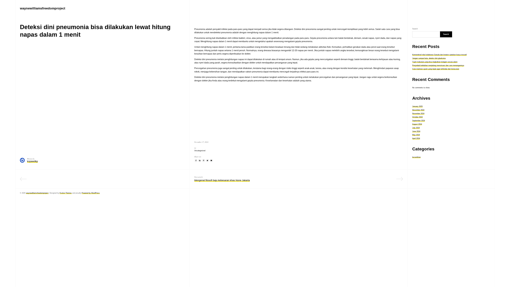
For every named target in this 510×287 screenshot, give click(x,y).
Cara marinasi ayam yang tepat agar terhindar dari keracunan (435, 69)
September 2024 (418, 121)
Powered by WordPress (91, 193)
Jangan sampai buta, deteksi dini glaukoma (429, 58)
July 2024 (416, 128)
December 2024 (418, 110)
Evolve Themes (66, 193)
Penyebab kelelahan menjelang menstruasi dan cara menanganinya (438, 65)
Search (415, 29)
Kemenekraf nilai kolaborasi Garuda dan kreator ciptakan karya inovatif (439, 55)
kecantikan (416, 157)
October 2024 (417, 117)
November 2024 (418, 114)
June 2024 (416, 131)
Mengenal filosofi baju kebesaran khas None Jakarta (222, 180)
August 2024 (417, 124)
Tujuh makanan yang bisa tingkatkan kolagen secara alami (434, 62)
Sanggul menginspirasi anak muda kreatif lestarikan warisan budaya (149, 180)
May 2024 (416, 135)
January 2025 (417, 106)
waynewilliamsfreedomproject (37, 193)
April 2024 (416, 138)
